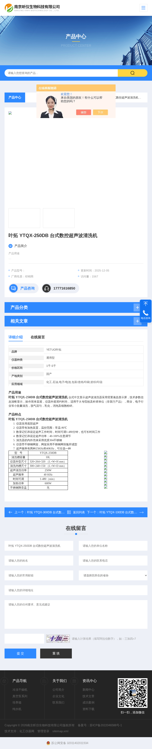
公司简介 (58, 689)
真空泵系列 (19, 696)
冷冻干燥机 (19, 689)
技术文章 (88, 696)
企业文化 (58, 696)
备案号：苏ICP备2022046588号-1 (100, 725)
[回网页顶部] (145, 304)
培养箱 (16, 702)
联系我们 (58, 702)
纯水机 (16, 709)
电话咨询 (145, 318)
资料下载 (88, 709)
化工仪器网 (26, 731)
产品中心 (15, 97)
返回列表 (79, 512)
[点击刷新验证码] (58, 639)
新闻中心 (88, 689)
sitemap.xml (60, 731)
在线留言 (38, 337)
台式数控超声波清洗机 (124, 97)
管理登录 (43, 731)
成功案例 (88, 702)
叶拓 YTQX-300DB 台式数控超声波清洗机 (54, 512)
